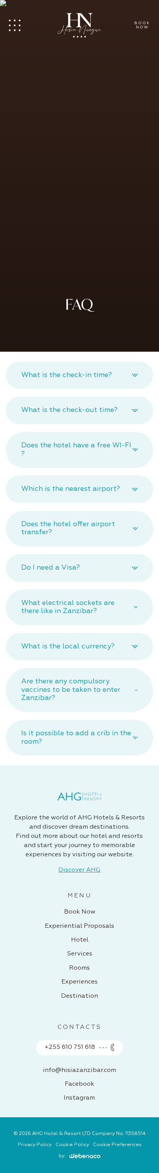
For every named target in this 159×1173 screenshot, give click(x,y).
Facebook (79, 1084)
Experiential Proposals (79, 926)
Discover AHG (79, 870)
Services (79, 954)
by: (62, 1155)
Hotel (79, 940)
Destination (79, 996)
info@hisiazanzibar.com (79, 1070)
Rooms (79, 968)
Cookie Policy (72, 1144)
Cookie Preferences (117, 1144)
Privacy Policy (35, 1144)
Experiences (79, 982)
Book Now (79, 912)
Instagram (79, 1098)
